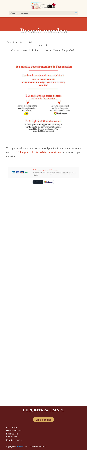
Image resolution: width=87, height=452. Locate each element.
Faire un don (12, 433)
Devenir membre (14, 430)
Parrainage (11, 427)
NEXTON (20, 447)
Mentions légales (14, 440)
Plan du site (11, 437)
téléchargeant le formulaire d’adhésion (39, 152)
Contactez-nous (43, 419)
